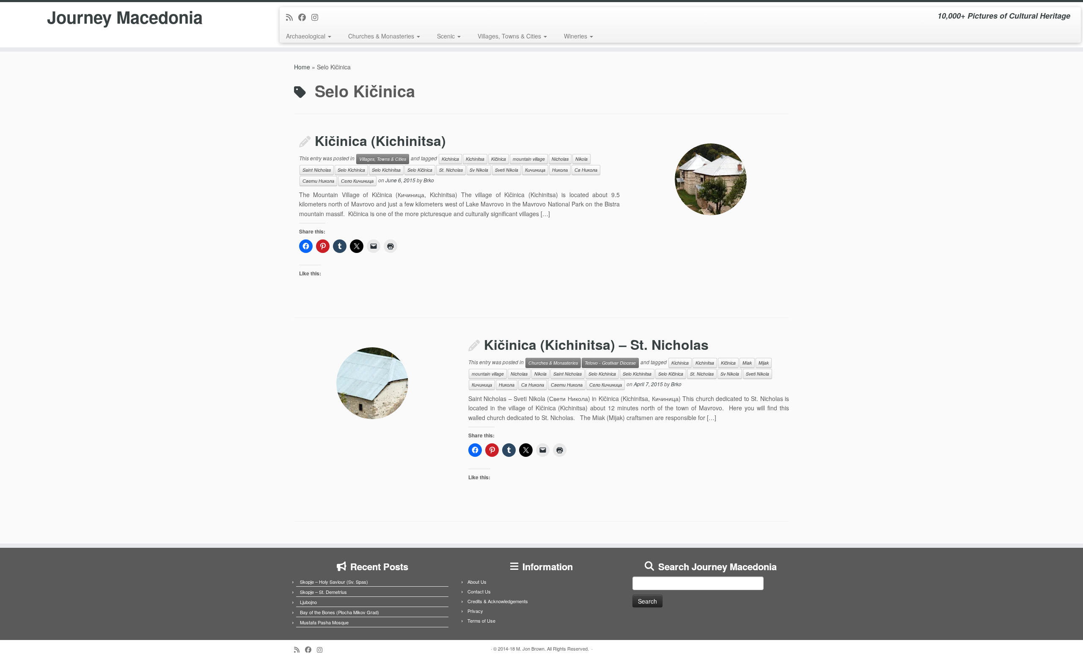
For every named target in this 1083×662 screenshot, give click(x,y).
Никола (560, 170)
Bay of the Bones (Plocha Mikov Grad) (339, 612)
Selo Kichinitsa (386, 170)
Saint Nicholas (316, 170)
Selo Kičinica (419, 170)
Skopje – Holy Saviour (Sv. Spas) (334, 581)
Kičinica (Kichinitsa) (380, 140)
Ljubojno (308, 602)
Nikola (581, 159)
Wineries (576, 36)
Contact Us (479, 591)
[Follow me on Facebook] (304, 16)
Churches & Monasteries (382, 36)
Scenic (446, 36)
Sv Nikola (479, 170)
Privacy (475, 610)
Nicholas (560, 159)
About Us (477, 581)
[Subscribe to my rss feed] (292, 16)
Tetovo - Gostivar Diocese (610, 363)
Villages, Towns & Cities (510, 36)
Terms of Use (481, 620)
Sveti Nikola (506, 170)
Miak (747, 363)
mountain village (529, 159)
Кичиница (535, 170)
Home (302, 67)
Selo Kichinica (351, 170)
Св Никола (585, 170)
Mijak (764, 363)
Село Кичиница (357, 181)
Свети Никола (318, 181)
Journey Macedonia (125, 17)
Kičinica (498, 159)
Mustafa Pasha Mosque (324, 622)
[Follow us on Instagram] (317, 16)
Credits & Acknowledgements (497, 601)
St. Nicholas (451, 170)
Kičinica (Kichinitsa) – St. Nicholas (596, 344)
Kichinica (450, 159)
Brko (428, 180)
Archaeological (306, 36)
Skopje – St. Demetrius (323, 591)
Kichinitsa (475, 159)
